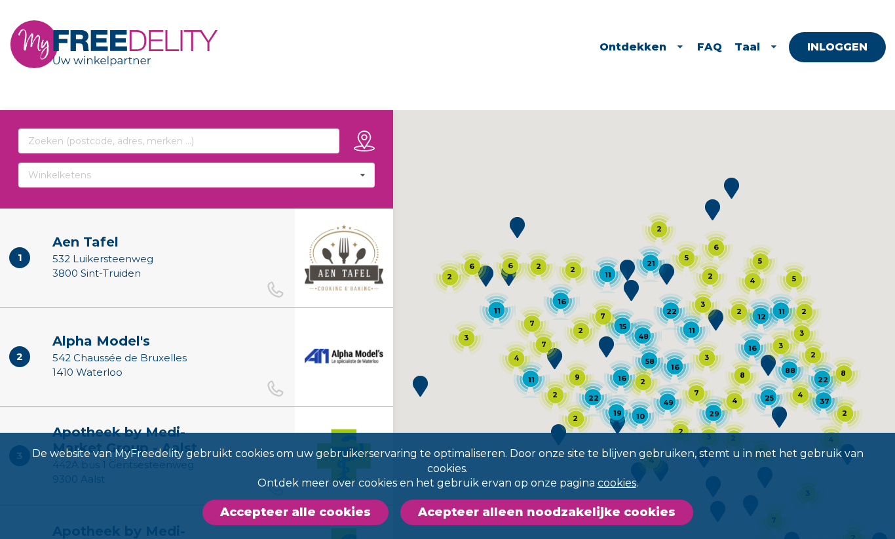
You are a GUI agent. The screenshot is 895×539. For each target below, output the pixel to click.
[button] (554, 358)
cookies (617, 483)
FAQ (709, 47)
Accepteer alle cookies (295, 512)
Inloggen (837, 47)
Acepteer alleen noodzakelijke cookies (547, 512)
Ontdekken (633, 47)
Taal (747, 47)
